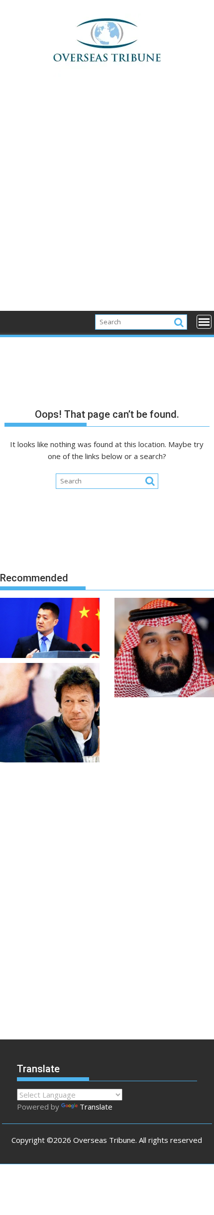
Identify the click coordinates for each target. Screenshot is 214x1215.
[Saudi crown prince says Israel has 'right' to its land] (164, 649)
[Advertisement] (107, 199)
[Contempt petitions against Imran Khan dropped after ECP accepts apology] (50, 714)
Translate (96, 1107)
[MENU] (204, 322)
